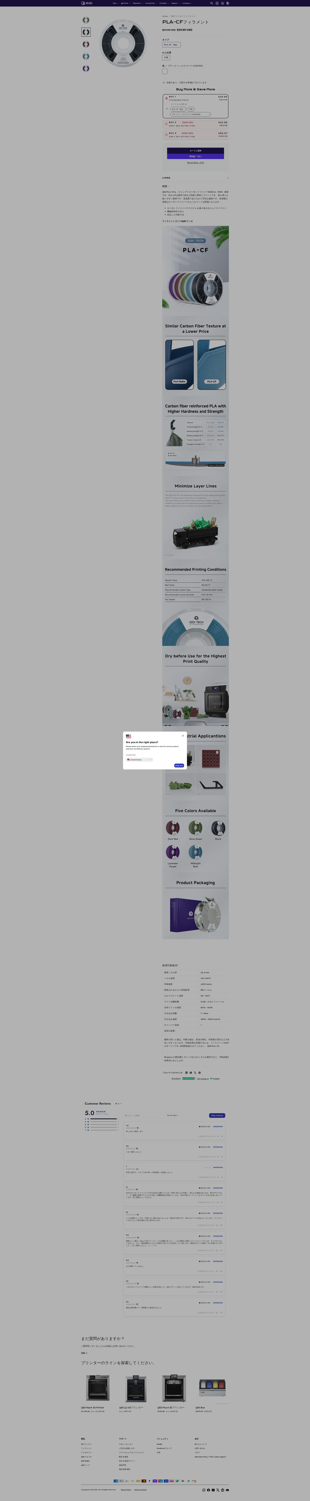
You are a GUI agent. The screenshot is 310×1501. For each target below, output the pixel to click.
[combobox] (134, 760)
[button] (183, 736)
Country (131, 755)
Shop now (179, 766)
